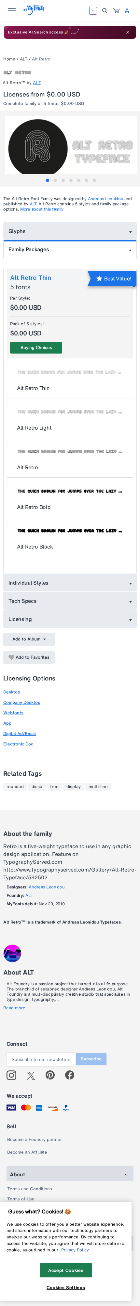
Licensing (20, 619)
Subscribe (91, 1059)
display (73, 786)
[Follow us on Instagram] (14, 1075)
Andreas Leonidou (105, 199)
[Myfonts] (34, 13)
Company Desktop (21, 702)
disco (37, 786)
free (54, 786)
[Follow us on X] (33, 1075)
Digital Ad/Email (19, 734)
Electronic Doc (18, 744)
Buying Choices (36, 347)
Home (9, 59)
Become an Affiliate (27, 1152)
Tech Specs (22, 601)
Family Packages (28, 249)
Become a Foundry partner (34, 1139)
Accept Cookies (65, 1270)
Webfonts (13, 713)
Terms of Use (21, 1199)
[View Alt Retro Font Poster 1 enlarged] (71, 149)
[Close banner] (127, 32)
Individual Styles (28, 583)
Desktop (11, 692)
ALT (23, 59)
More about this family (41, 209)
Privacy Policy (75, 1250)
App (7, 723)
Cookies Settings (66, 1287)
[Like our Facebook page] (72, 1075)
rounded (15, 786)
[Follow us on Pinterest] (53, 1075)
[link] (116, 10)
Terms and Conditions (29, 1189)
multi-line (98, 786)
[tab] (47, 180)
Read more (14, 1008)
